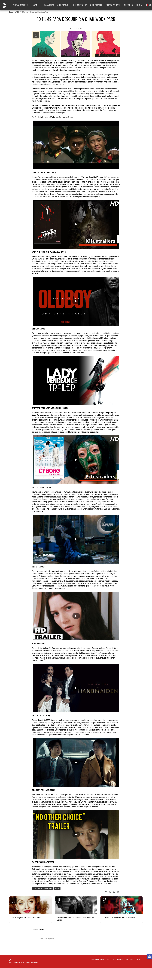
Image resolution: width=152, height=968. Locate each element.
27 (104, 900)
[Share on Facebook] (106, 891)
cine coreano (37, 888)
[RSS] (118, 891)
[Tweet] (110, 891)
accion (57, 888)
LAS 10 (17, 12)
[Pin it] (114, 891)
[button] (149, 957)
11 (13, 900)
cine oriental (48, 888)
